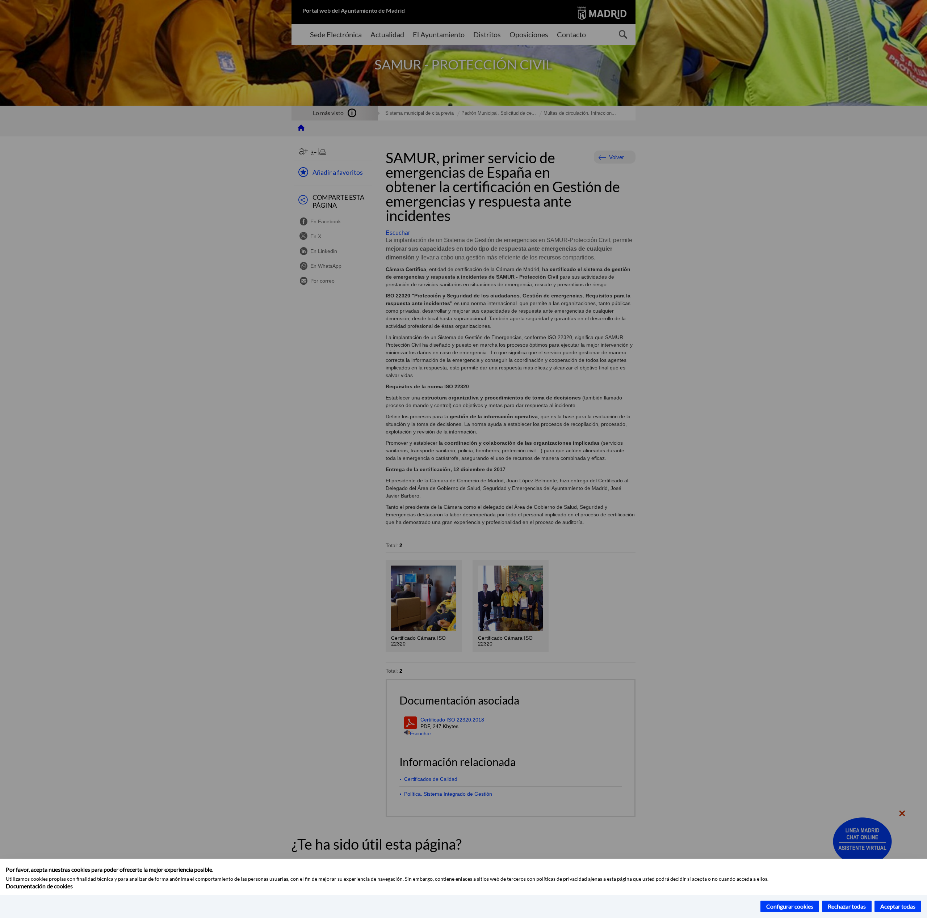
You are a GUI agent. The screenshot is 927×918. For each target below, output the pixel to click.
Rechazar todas (847, 906)
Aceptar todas (897, 906)
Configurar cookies (789, 906)
